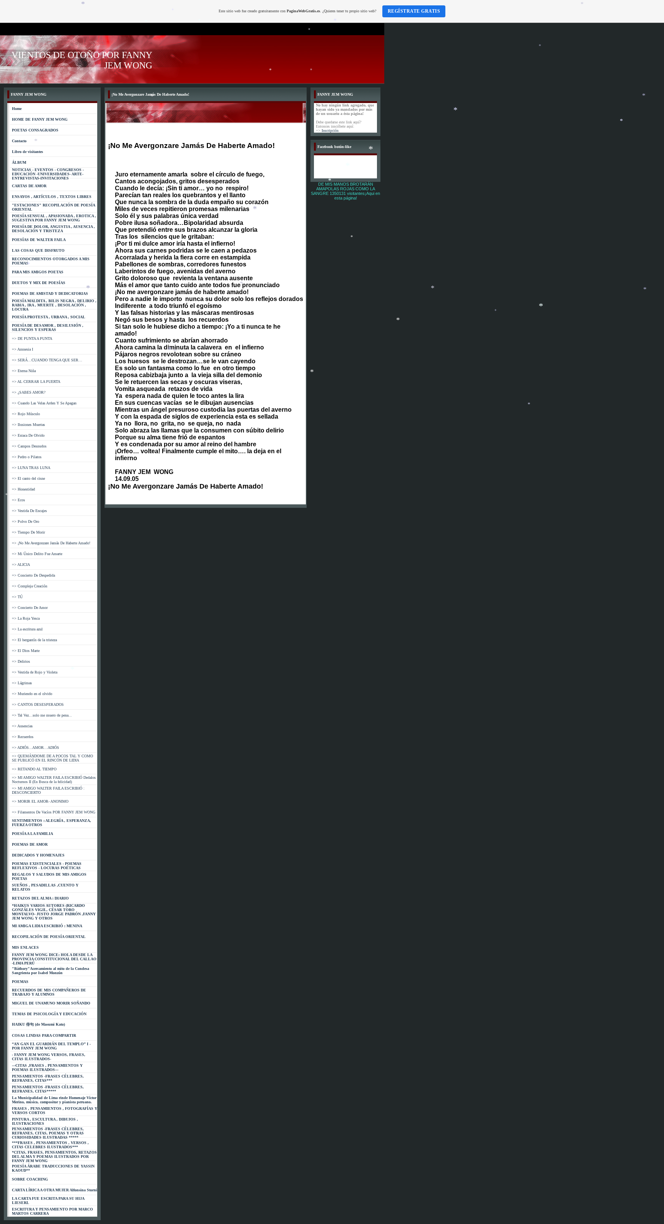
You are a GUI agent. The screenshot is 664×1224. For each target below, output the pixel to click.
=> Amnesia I (22, 349)
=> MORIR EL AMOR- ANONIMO (40, 801)
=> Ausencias (22, 726)
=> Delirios (21, 661)
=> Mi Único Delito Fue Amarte (37, 554)
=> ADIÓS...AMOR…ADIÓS (35, 747)
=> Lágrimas (22, 683)
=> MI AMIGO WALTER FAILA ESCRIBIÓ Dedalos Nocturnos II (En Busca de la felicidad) (54, 779)
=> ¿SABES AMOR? (28, 392)
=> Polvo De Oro (25, 521)
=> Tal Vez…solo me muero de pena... (42, 715)
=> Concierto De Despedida (33, 575)
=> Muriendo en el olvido (32, 694)
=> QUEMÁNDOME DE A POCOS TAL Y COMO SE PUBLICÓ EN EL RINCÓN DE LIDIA (52, 758)
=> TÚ (17, 597)
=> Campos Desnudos (29, 446)
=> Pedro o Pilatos (27, 457)
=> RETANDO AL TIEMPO (34, 769)
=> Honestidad (23, 489)
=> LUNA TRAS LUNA (31, 468)
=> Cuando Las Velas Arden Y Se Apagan (44, 403)
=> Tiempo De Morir (28, 532)
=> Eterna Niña (24, 371)
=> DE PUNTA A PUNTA (32, 338)
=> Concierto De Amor (30, 607)
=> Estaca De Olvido (28, 435)
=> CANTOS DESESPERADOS (38, 704)
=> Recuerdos (22, 737)
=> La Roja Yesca (26, 618)
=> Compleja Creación (29, 586)
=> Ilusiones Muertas (28, 424)
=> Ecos (18, 500)
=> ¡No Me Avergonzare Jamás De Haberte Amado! (51, 543)
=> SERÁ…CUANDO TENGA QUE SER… (47, 360)
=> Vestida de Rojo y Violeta (34, 672)
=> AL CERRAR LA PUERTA (36, 381)
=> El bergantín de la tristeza (34, 640)
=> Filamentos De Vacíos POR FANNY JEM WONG (53, 812)
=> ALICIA (21, 564)
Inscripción (330, 130)
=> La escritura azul (27, 629)
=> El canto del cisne (28, 478)
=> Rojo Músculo (26, 414)
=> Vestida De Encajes (29, 511)
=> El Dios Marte (26, 651)
